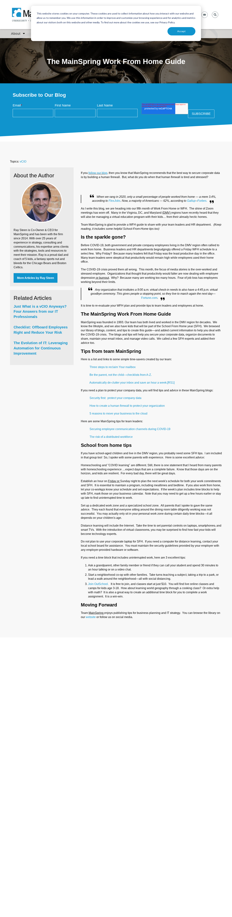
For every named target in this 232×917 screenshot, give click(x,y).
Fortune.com (149, 297)
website (91, 617)
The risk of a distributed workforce (111, 436)
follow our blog (97, 172)
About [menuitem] (15, 33)
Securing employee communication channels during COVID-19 (130, 429)
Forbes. (202, 200)
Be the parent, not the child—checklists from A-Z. (121, 374)
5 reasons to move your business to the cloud (118, 413)
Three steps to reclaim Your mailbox (113, 367)
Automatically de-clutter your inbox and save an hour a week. (128, 382)
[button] (215, 15)
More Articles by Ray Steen (35, 277)
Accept (181, 31)
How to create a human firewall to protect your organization (127, 405)
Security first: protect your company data (115, 397)
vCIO (23, 161)
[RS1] (171, 382)
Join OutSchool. (99, 583)
